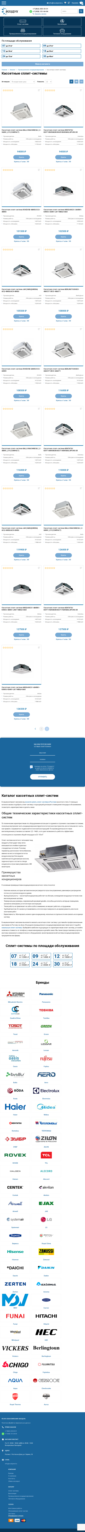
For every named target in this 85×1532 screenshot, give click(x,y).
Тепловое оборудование (16, 1499)
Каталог (12, 70)
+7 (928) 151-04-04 (40, 11)
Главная (4, 70)
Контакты (11, 1478)
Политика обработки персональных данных (16, 1423)
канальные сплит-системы (12, 928)
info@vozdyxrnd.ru (11, 1464)
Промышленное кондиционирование (31, 70)
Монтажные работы (15, 1508)
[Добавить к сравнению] (39, 90)
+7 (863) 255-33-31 (40, 9)
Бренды (11, 1473)
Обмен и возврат (14, 1481)
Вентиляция (12, 1493)
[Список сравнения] (69, 3)
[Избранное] (65, 3)
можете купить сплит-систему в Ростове (40, 802)
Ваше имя (42, 753)
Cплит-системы (13, 1491)
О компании (12, 1476)
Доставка (11, 1513)
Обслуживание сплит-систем (18, 1511)
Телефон (42, 759)
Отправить (42, 777)
